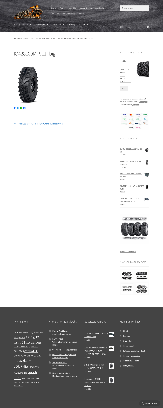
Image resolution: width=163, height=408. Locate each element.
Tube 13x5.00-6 (19, 382)
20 (29, 347)
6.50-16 (16, 338)
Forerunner (27, 355)
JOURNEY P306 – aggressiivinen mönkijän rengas (63, 365)
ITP (29, 361)
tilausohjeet (143, 102)
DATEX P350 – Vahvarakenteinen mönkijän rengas (64, 342)
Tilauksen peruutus (131, 356)
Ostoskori (83, 8)
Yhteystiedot (128, 365)
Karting (72, 24)
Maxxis (24, 372)
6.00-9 (36, 332)
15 (26, 342)
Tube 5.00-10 (35, 378)
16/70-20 (38, 343)
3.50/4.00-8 (17, 332)
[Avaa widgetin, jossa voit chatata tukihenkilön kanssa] (149, 403)
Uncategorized (30, 38)
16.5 (32, 343)
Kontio (17, 373)
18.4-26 (16, 347)
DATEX (33, 351)
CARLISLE (34, 347)
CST (26, 351)
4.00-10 (28, 332)
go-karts (37, 356)
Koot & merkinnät (97, 8)
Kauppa (62, 8)
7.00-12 (22, 338)
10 (30, 337)
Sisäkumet (57, 24)
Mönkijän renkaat (21, 24)
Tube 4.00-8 (26, 378)
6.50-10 (40, 332)
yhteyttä (136, 104)
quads (33, 372)
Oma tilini (72, 8)
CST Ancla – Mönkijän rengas (64, 349)
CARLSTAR (19, 351)
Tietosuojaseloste (69, 13)
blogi (125, 331)
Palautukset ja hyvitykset (134, 351)
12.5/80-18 (18, 343)
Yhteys (81, 13)
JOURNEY (21, 366)
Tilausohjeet (55, 13)
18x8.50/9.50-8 (23, 347)
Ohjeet (82, 24)
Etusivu (53, 8)
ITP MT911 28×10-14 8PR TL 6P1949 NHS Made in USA (56, 38)
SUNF (17, 378)
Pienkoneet (40, 24)
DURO (17, 355)
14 (23, 342)
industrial (21, 360)
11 (34, 337)
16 (29, 342)
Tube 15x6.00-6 (30, 382)
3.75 (22, 332)
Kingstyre (34, 366)
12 (37, 337)
